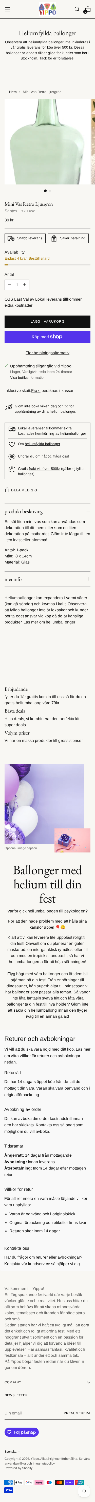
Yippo (35, 1459)
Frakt (35, 390)
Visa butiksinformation (28, 378)
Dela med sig (24, 490)
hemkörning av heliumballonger (60, 433)
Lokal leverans (49, 299)
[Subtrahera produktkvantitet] (9, 285)
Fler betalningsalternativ (47, 353)
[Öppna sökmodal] (77, 9)
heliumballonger (60, 622)
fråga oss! (61, 456)
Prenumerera (77, 1413)
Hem (13, 92)
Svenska (10, 1451)
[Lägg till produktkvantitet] (24, 285)
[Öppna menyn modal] (7, 9)
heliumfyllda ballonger (42, 444)
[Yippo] (47, 9)
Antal (9, 274)
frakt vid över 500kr (44, 469)
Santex (11, 211)
